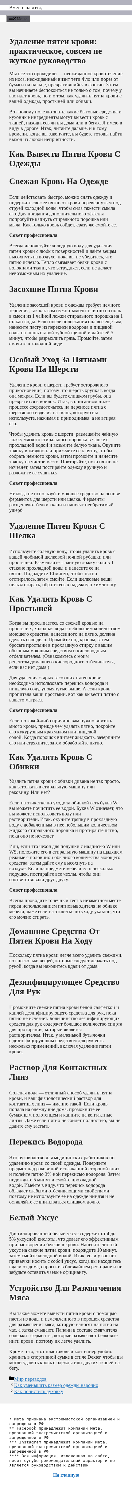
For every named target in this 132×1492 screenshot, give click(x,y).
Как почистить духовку (38, 1391)
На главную (66, 1475)
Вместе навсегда (26, 7)
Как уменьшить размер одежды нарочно (56, 1385)
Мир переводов (30, 1379)
